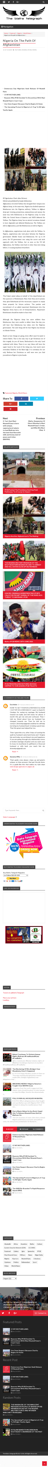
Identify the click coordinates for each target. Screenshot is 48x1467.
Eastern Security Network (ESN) (15, 1248)
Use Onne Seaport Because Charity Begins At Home (23, 104)
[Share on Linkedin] (26, 404)
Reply (14, 752)
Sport (35, 1262)
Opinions (7, 1262)
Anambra (24, 1244)
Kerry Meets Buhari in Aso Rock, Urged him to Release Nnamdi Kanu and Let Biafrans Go (27, 1113)
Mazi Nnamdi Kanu (10, 1255)
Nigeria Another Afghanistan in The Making (21, 536)
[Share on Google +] (10, 404)
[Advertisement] (24, 69)
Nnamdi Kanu (26, 1259)
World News (27, 33)
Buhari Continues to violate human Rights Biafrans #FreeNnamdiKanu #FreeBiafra (26, 1056)
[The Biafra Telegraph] (24, 14)
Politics (16, 1262)
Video (6, 1266)
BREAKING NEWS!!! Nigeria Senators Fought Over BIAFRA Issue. (26, 1085)
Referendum (26, 1262)
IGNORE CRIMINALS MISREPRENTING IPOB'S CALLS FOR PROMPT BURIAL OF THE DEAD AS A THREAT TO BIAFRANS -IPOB (23, 595)
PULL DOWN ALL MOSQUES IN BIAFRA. (27, 1098)
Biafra (32, 1244)
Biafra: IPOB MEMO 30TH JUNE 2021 (19, 641)
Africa (16, 1244)
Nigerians (15, 1259)
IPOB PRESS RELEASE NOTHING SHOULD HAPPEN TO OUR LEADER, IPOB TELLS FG (21, 685)
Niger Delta (39, 1255)
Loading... (6, 1000)
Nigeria (19, 33)
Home (6, 33)
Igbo (23, 1251)
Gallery (16, 1251)
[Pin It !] (10, 409)
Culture (39, 1244)
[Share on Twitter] (37, 399)
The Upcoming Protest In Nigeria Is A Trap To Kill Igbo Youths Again (28, 1179)
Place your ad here (9, 998)
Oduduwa (37, 1259)
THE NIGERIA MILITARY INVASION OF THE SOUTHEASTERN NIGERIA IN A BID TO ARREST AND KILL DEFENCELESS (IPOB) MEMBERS (23, 565)
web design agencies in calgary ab (22, 767)
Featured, (18, 50)
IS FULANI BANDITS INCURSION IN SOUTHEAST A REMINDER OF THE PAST (26, 1431)
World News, (32, 50)
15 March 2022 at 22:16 (29, 757)
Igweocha (31, 1251)
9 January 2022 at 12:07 (27, 705)
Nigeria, (24, 50)
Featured (12, 33)
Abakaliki (7, 1244)
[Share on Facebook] (21, 399)
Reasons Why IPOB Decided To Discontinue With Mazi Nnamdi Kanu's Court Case (27, 1158)
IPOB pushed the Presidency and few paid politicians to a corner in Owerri (21, 491)
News (30, 1255)
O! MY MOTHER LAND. (12, 95)
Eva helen (13, 705)
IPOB (39, 1251)
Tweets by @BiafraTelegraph (13, 993)
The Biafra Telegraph (9, 1453)
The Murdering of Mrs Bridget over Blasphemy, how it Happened (26, 1070)
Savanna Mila (15, 757)
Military (22, 1255)
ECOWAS (32, 1248)
